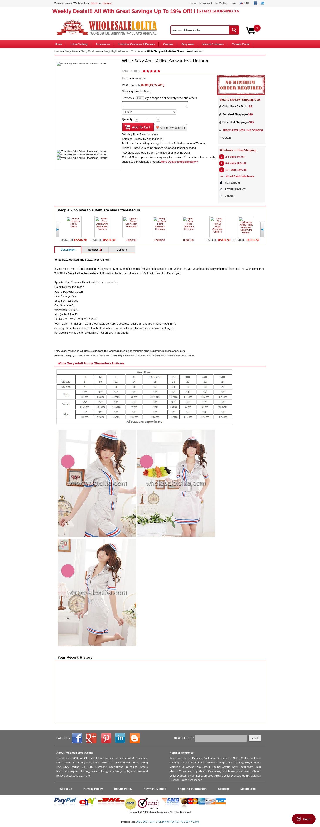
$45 (251, 122)
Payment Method (155, 788)
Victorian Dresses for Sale (221, 758)
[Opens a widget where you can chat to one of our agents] (304, 819)
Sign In (94, 3)
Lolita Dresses (206, 762)
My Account (205, 3)
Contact (229, 196)
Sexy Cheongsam (243, 766)
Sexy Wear (187, 44)
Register (107, 3)
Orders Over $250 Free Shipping (243, 130)
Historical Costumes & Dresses (136, 44)
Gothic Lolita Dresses (228, 775)
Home (193, 3)
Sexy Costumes (91, 51)
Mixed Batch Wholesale (240, 176)
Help (233, 3)
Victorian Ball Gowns (182, 766)
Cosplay (168, 44)
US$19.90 (188, 240)
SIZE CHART (232, 182)
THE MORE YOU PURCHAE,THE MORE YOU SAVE (108, 27)
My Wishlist (221, 3)
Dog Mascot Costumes (206, 771)
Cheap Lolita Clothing (230, 762)
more (87, 775)
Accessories (103, 44)
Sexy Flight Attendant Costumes (124, 51)
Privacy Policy (93, 788)
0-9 (197, 821)
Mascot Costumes (213, 44)
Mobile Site (248, 788)
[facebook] (255, 3)
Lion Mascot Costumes (236, 771)
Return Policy (123, 788)
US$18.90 (159, 240)
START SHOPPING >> (219, 11)
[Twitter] (262, 3)
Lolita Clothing (79, 44)
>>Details (225, 137)
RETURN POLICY (235, 189)
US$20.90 (131, 240)
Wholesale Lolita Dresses (186, 758)
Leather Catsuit (221, 766)
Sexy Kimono (252, 762)
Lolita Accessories (191, 780)
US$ (246, 3)
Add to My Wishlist (172, 127)
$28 (250, 114)
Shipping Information (192, 788)
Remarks (128, 98)
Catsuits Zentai (240, 44)
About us (66, 788)
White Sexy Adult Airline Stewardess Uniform (171, 355)
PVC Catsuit (203, 766)
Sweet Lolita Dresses (201, 775)
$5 (250, 106)
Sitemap (223, 788)
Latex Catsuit (189, 762)
